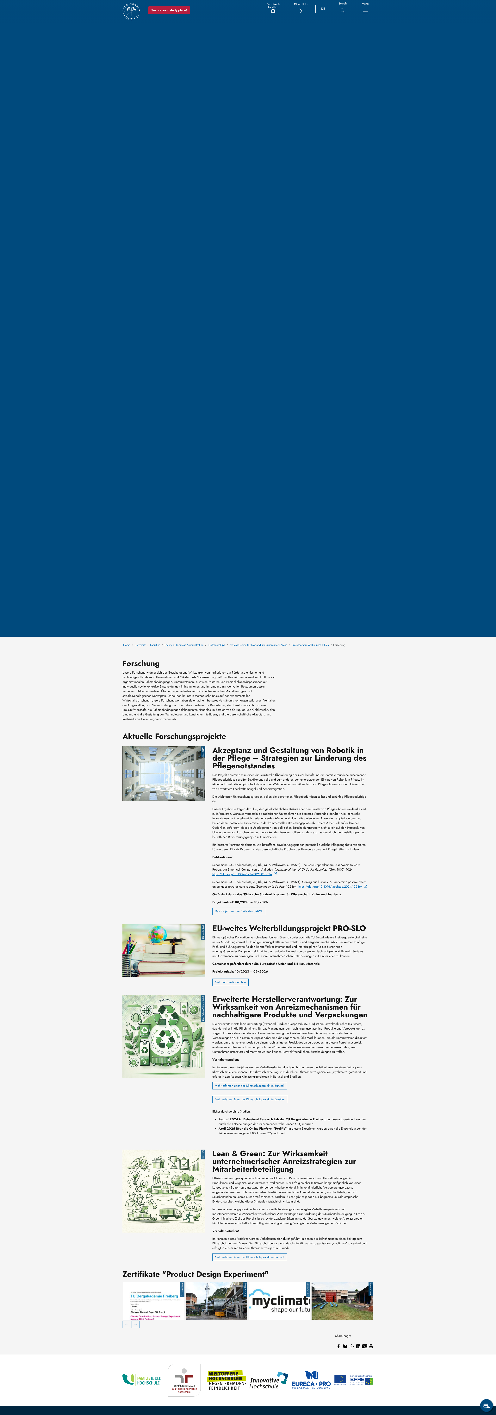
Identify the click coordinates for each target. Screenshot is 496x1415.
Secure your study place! (169, 10)
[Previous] (126, 1325)
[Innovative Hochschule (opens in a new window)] (269, 1380)
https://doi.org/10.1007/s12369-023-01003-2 (242, 874)
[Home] (131, 11)
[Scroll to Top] (486, 1389)
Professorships (216, 645)
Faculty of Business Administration (183, 645)
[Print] (371, 1346)
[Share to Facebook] (338, 1346)
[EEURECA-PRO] (311, 1380)
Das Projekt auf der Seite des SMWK (239, 911)
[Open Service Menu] (486, 1405)
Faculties (155, 645)
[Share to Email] (364, 1346)
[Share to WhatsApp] (351, 1346)
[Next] (136, 1325)
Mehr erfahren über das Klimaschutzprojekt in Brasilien (250, 1099)
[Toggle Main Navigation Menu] (365, 11)
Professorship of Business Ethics (310, 645)
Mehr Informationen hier (230, 982)
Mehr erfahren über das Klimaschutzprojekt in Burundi (249, 1085)
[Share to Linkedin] (358, 1346)
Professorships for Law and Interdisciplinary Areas (258, 645)
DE (323, 8)
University (140, 645)
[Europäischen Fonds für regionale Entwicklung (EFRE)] (354, 1380)
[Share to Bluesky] (345, 1346)
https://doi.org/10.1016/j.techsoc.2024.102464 (330, 886)
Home (126, 645)
